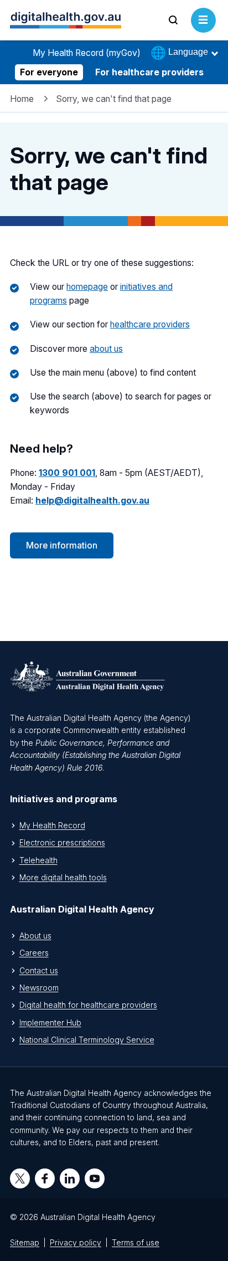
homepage (87, 286)
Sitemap (24, 1242)
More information (61, 545)
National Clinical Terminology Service (86, 1039)
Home (22, 99)
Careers (34, 952)
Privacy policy (75, 1242)
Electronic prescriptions (62, 842)
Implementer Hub (50, 1022)
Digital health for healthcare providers (88, 1004)
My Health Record (52, 825)
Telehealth (38, 860)
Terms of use (135, 1242)
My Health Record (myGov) (87, 53)
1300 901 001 (67, 473)
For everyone (49, 72)
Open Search (173, 32)
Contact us (38, 970)
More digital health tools (63, 877)
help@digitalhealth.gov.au (92, 500)
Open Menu (203, 32)
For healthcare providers (149, 72)
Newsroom (39, 987)
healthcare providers (150, 324)
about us (106, 349)
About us (35, 935)
